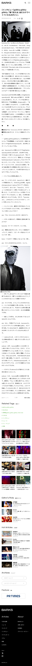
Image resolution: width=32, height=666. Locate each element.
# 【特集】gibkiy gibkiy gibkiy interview (12, 412)
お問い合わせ (21, 625)
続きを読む (27, 397)
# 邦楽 (3, 426)
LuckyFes (4, 644)
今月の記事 (4, 621)
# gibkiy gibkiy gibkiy (8, 407)
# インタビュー (6, 418)
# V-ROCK (4, 415)
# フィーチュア (6, 423)
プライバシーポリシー (23, 631)
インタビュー (5, 631)
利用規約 (20, 628)
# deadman (5, 410)
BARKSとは (20, 621)
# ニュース (4, 421)
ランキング (4, 628)
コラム (3, 638)
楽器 (3, 641)
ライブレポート (5, 634)
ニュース (4, 625)
